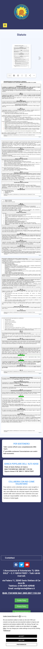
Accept (21, 636)
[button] (21, 558)
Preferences (21, 644)
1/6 (9, 75)
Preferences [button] (7, 630)
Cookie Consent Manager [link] (10, 616)
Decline (21, 640)
